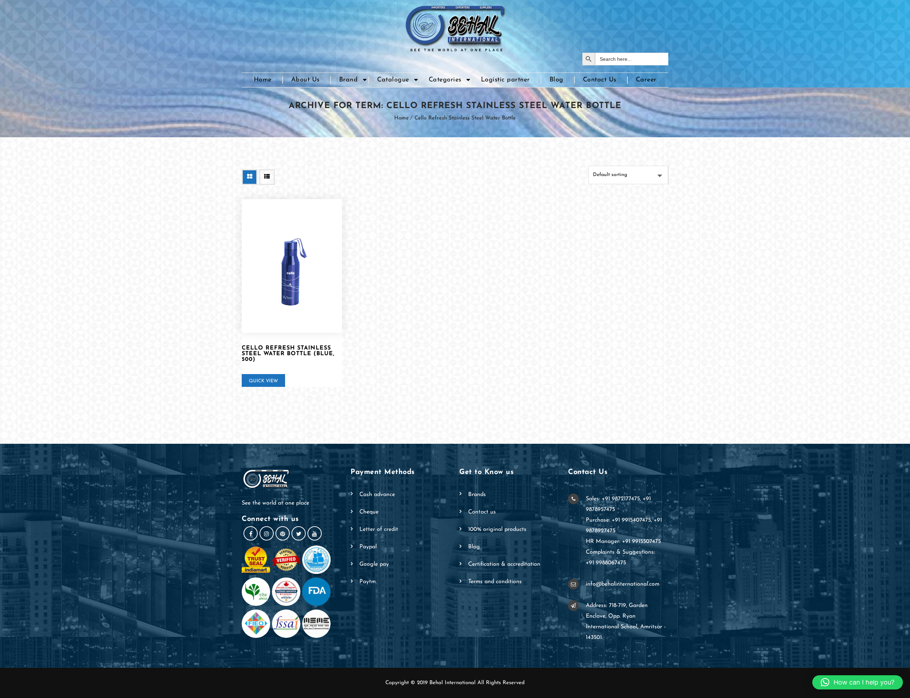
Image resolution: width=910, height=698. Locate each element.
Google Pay (374, 564)
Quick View (263, 381)
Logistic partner (505, 80)
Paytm (367, 582)
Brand (348, 80)
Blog (556, 80)
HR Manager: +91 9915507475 (623, 541)
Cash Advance (377, 494)
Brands (477, 494)
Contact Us (599, 80)
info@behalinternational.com (622, 584)
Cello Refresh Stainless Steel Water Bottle (465, 118)
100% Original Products (497, 529)
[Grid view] (249, 177)
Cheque (369, 512)
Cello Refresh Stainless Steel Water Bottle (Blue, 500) (288, 353)
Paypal (368, 547)
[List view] (267, 177)
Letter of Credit (378, 529)
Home (263, 80)
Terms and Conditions (495, 582)
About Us (305, 80)
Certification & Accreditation (504, 564)
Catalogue (393, 80)
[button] (857, 682)
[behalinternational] (455, 26)
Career (646, 80)
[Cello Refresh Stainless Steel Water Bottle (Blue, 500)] (292, 266)
